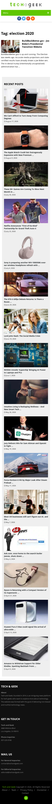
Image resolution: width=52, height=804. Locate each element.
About (4, 790)
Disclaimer (42, 790)
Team (13, 790)
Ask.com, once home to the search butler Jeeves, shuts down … (23, 554)
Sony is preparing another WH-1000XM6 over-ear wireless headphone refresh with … (25, 263)
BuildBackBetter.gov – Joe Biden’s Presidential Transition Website (35, 43)
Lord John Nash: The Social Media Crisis (22, 336)
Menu (5, 13)
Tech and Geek (8, 787)
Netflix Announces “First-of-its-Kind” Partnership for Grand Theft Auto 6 (21, 227)
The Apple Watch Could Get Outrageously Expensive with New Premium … (23, 153)
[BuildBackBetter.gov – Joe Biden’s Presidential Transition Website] (10, 46)
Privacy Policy (26, 790)
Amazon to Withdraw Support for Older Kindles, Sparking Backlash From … (22, 664)
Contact (25, 793)
